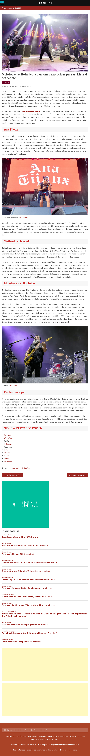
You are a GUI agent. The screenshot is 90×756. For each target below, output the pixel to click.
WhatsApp (8, 438)
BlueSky (7, 453)
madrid (12, 468)
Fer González (23, 218)
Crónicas (6, 82)
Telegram (7, 435)
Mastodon (8, 462)
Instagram (8, 444)
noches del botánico (23, 468)
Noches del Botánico (31, 111)
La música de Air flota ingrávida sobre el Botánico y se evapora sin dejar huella (14, 475)
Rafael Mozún (26, 86)
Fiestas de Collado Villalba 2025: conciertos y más (78, 475)
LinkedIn (7, 459)
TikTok (6, 456)
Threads (7, 450)
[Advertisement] (45, 664)
